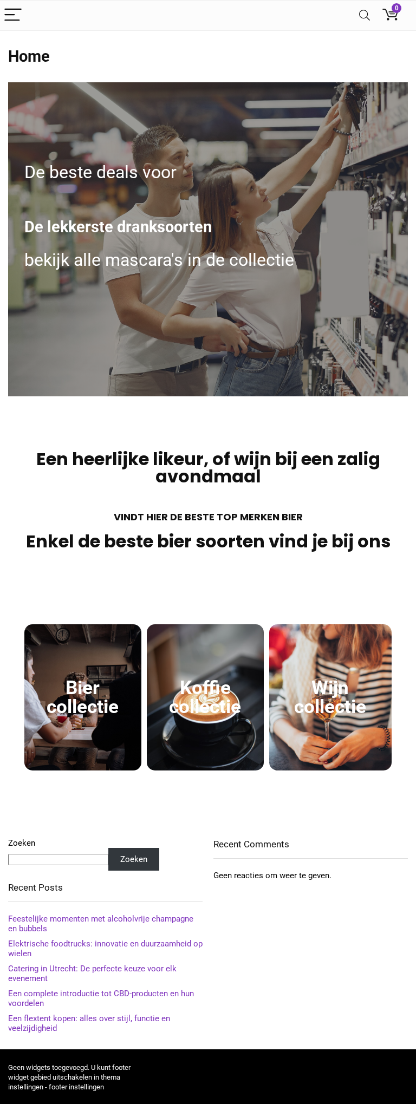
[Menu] (13, 15)
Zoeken (21, 843)
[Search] (365, 15)
